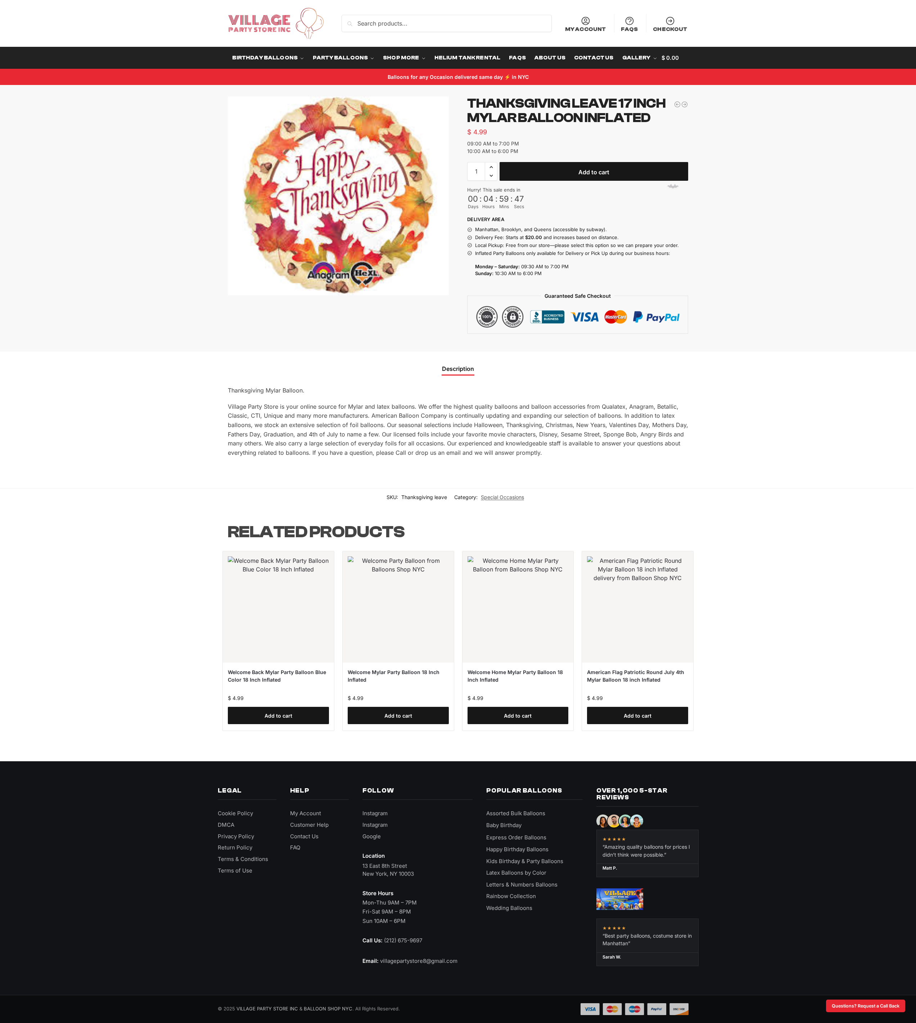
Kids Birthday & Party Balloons (524, 861)
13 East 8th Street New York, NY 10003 (388, 869)
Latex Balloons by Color (516, 872)
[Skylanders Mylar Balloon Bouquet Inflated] (677, 104)
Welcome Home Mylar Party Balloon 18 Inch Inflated (515, 676)
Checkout (670, 29)
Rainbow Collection (511, 896)
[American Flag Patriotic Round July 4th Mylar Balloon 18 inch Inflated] (637, 607)
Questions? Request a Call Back (865, 1006)
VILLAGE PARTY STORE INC (267, 1008)
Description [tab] (458, 368)
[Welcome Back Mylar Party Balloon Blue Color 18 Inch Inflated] (278, 607)
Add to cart (593, 172)
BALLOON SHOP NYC (328, 1008)
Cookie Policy (235, 813)
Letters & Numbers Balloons (522, 884)
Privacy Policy (236, 836)
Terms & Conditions (243, 859)
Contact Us (304, 836)
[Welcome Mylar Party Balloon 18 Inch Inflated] (398, 607)
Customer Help (309, 824)
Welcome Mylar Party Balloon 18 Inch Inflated (393, 676)
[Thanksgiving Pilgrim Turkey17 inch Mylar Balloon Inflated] (684, 104)
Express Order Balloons (516, 837)
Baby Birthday (504, 825)
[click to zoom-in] (338, 196)
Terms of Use (235, 870)
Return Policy (235, 847)
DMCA (226, 824)
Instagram (375, 813)
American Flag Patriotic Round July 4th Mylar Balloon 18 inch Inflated (635, 676)
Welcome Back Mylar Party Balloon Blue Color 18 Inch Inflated (277, 676)
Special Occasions (502, 497)
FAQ (295, 847)
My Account (585, 29)
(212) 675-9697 (403, 940)
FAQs (629, 29)
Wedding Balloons (509, 908)
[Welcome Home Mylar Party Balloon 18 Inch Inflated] (518, 607)
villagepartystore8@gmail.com (418, 960)
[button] (491, 167)
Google (371, 836)
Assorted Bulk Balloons (515, 813)
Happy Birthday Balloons (517, 849)
